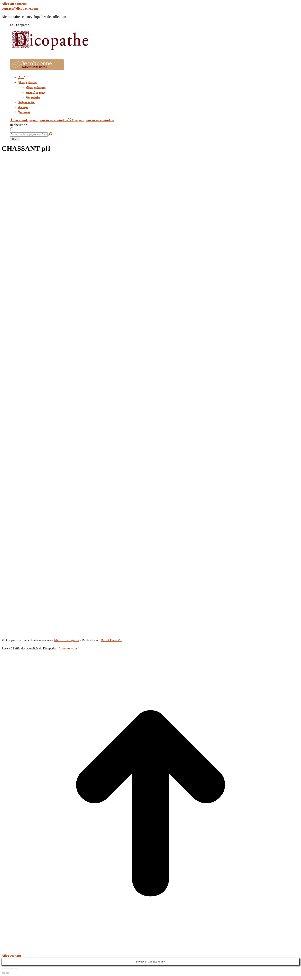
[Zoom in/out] (15, 968)
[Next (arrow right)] (7, 973)
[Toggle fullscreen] (11, 968)
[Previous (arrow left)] (3, 973)
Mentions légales (66, 640)
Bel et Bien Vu (111, 640)
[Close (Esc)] (3, 968)
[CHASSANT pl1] (138, 631)
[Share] (7, 968)
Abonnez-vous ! (69, 648)
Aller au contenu (14, 4)
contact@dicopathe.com (20, 8)
